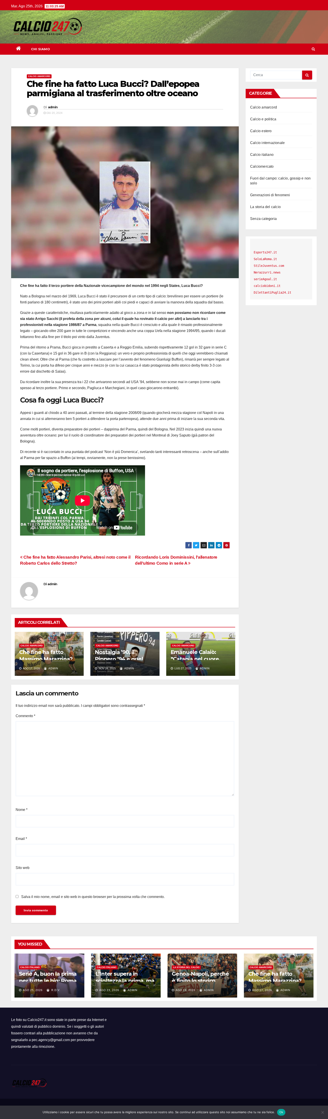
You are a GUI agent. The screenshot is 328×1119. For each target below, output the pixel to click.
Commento (25, 716)
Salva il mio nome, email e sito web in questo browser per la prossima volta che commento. (93, 897)
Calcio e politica (263, 119)
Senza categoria (263, 219)
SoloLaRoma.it (265, 259)
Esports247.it (265, 252)
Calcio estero (261, 131)
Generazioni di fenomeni (270, 195)
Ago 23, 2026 (109, 990)
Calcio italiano (262, 155)
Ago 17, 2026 (262, 990)
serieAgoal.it (265, 279)
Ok (281, 1112)
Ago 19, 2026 (185, 990)
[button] (313, 49)
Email (21, 839)
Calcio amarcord (39, 76)
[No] (322, 1112)
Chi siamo (40, 49)
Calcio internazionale (267, 143)
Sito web (22, 868)
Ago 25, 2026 (33, 990)
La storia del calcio (265, 207)
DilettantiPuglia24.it (272, 292)
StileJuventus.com (269, 265)
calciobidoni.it (267, 286)
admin (53, 107)
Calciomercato (262, 166)
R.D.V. (55, 990)
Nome (21, 810)
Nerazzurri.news (267, 272)
